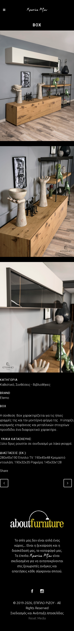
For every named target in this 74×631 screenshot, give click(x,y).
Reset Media (37, 618)
